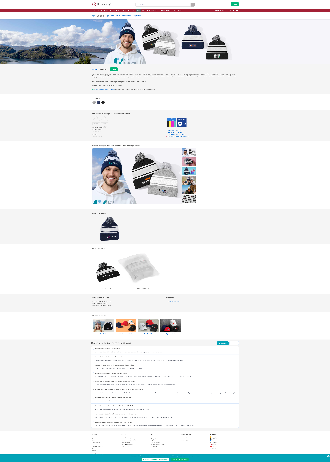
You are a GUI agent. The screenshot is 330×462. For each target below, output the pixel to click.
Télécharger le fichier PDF (174, 132)
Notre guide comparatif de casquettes (178, 136)
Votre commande (155, 437)
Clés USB (94, 10)
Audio (93, 448)
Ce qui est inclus (137, 15)
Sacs (134, 10)
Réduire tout (234, 343)
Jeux (156, 10)
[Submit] (138, 4)
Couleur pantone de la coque (129, 439)
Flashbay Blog (214, 437)
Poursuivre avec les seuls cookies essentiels (155, 459)
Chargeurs (94, 440)
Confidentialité (184, 440)
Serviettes (168, 10)
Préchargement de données (128, 437)
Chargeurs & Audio (115, 10)
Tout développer (222, 343)
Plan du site (154, 446)
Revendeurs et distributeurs (158, 444)
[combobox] (163, 5)
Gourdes (100, 10)
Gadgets (106, 10)
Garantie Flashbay (155, 442)
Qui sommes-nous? (220, 10)
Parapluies (162, 10)
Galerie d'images (115, 15)
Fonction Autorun (126, 442)
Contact (229, 10)
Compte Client (154, 439)
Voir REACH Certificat (173, 301)
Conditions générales (186, 437)
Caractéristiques (126, 15)
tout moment (195, 456)
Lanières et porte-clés (148, 10)
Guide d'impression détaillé (175, 130)
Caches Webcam (96, 442)
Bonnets (95, 69)
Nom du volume (125, 446)
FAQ (145, 15)
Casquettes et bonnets (97, 446)
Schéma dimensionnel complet (176, 134)
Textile (138, 10)
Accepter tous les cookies (179, 459)
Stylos (124, 10)
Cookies (183, 439)
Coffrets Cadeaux (177, 10)
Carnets (129, 10)
